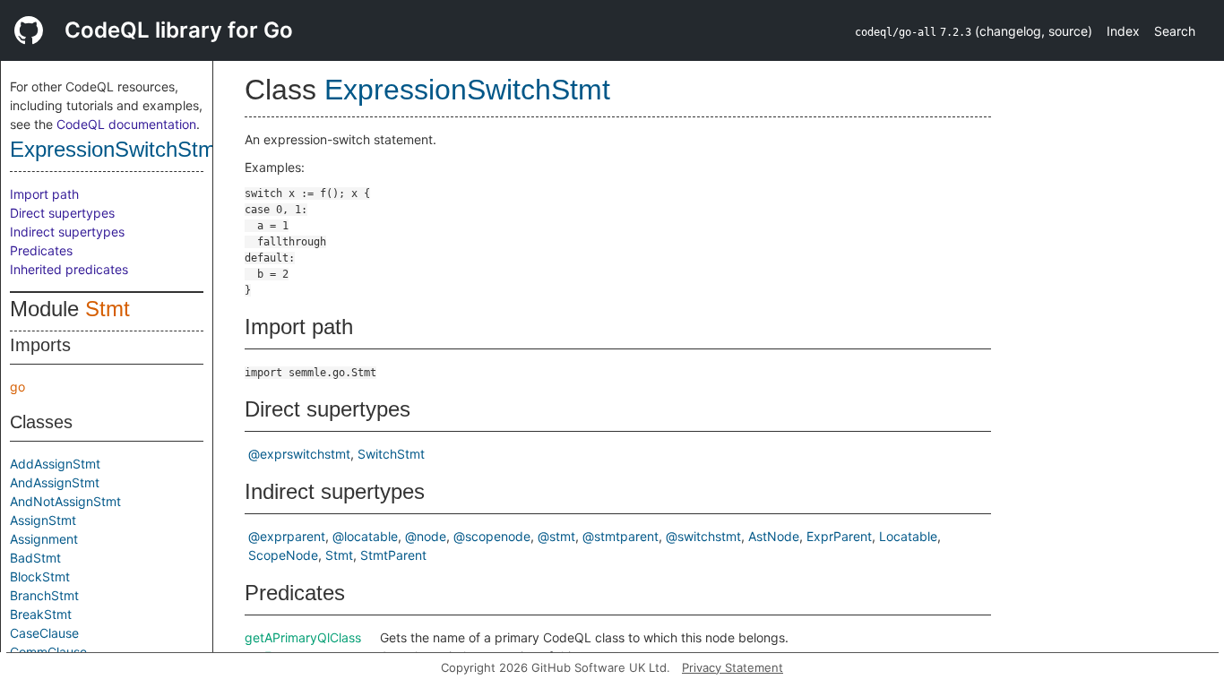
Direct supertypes (62, 212)
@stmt (556, 536)
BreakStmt (41, 614)
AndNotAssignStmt (65, 501)
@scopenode (491, 536)
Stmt (107, 309)
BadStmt (35, 557)
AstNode (773, 536)
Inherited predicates (69, 269)
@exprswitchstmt (299, 453)
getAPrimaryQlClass (303, 637)
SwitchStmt (391, 453)
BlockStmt (40, 576)
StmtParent (393, 555)
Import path (44, 194)
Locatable (908, 536)
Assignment (44, 538)
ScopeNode (283, 555)
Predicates (41, 250)
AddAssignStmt (55, 463)
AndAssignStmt (54, 482)
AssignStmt (43, 520)
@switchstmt (703, 536)
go (17, 386)
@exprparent (286, 536)
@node (425, 536)
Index (1123, 31)
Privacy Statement (732, 667)
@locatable (365, 536)
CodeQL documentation (126, 124)
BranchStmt (44, 595)
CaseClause (44, 633)
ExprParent (839, 536)
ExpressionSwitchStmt (116, 149)
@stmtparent (620, 536)
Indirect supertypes (67, 231)
